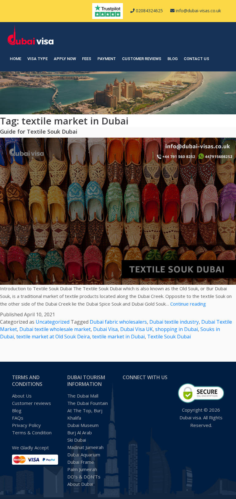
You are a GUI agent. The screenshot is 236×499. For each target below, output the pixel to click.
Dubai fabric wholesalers (118, 321)
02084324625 (149, 10)
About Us (22, 396)
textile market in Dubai (118, 336)
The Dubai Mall (82, 396)
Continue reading (188, 304)
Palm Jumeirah (82, 469)
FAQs (17, 418)
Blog (172, 58)
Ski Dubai (76, 440)
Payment (106, 58)
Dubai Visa (105, 329)
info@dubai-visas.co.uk (198, 10)
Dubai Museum (83, 425)
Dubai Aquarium (83, 454)
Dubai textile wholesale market (55, 329)
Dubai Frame (80, 462)
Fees (86, 58)
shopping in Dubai (176, 329)
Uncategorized (52, 321)
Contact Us (196, 58)
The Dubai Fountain (87, 403)
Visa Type (37, 58)
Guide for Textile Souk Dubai (38, 131)
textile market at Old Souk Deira (53, 336)
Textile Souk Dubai (169, 336)
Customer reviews (141, 58)
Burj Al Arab (79, 432)
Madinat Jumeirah (85, 447)
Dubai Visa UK (136, 329)
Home (15, 58)
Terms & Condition (32, 432)
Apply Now (65, 58)
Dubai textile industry (174, 321)
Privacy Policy (26, 425)
